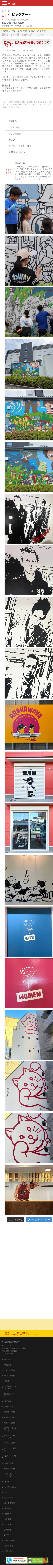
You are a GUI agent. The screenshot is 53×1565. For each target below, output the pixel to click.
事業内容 (7, 1359)
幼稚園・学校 (9, 1412)
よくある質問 (9, 1503)
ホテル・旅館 (9, 1422)
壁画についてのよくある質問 (22, 50)
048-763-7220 (15, 22)
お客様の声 (8, 1497)
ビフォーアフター (10, 1456)
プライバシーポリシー (13, 1334)
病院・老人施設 (10, 1417)
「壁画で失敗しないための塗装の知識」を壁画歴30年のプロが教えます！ (26, 89)
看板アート (8, 1381)
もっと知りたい (10, 1487)
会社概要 (7, 1519)
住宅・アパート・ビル (9, 1436)
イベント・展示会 (10, 1449)
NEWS (6, 1535)
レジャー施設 (9, 1443)
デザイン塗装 (9, 1370)
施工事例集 (8, 1401)
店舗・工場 (8, 1406)
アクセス (7, 1332)
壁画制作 (7, 1365)
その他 (7, 1481)
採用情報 (7, 1529)
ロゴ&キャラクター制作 (10, 1387)
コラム (7, 1492)
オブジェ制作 (9, 1375)
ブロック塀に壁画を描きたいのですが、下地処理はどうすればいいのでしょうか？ (14, 104)
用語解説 (7, 1508)
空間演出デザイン (10, 1395)
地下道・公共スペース (10, 1429)
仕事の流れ (8, 1546)
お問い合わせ (22, 1332)
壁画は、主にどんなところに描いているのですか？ (39, 103)
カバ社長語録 (9, 1540)
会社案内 (7, 1513)
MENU (12, 4)
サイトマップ (33, 1334)
